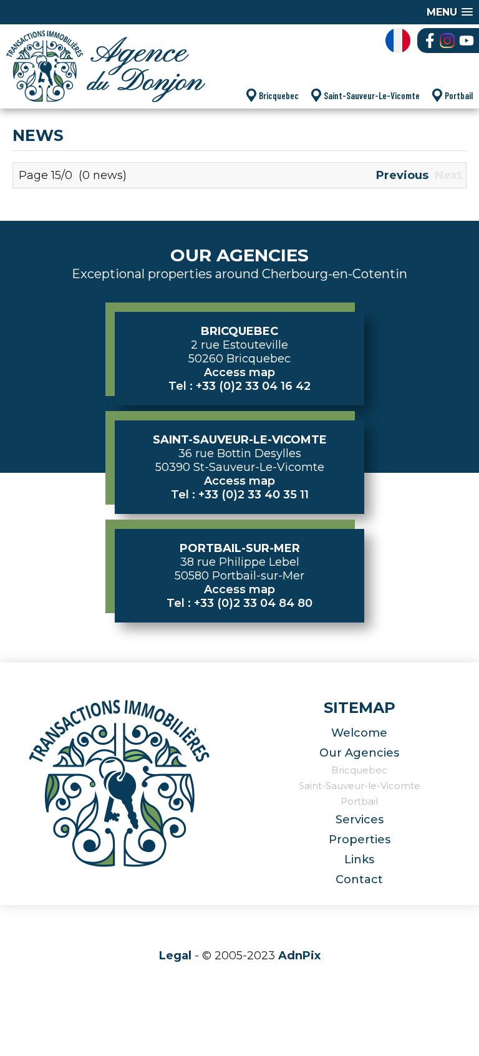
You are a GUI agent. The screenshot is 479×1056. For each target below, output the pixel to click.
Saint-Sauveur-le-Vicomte (359, 786)
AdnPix (299, 955)
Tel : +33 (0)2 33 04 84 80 (239, 603)
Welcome (359, 733)
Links (359, 859)
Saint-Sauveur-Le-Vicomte (372, 95)
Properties (359, 839)
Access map (239, 372)
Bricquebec (279, 95)
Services (360, 819)
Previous (402, 175)
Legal (175, 955)
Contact (359, 879)
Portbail (459, 95)
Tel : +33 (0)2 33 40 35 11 (240, 494)
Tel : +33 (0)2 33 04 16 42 (239, 386)
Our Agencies (359, 753)
